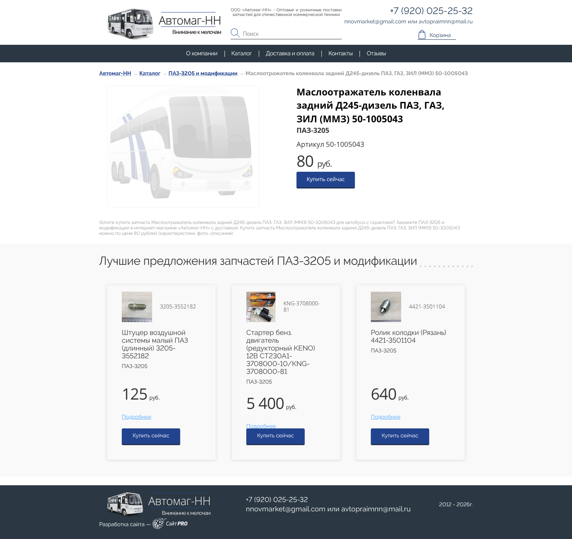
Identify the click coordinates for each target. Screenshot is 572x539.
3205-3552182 (178, 307)
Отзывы (376, 53)
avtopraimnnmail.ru (376, 509)
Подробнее (136, 417)
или (328, 509)
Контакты (340, 53)
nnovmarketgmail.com (286, 509)
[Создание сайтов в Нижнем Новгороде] (170, 525)
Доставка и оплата (290, 53)
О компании (201, 53)
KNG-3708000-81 (301, 307)
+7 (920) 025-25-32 (277, 500)
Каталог (242, 53)
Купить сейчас (326, 179)
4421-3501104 (427, 307)
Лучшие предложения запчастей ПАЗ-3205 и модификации (258, 261)
